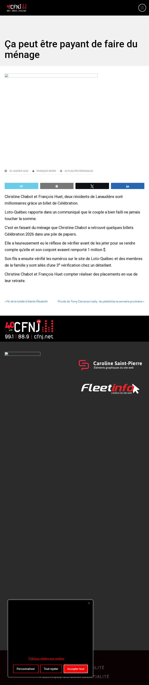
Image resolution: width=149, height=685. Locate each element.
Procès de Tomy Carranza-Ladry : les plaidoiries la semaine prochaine (100, 301)
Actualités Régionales (79, 171)
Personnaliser (26, 668)
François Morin (47, 171)
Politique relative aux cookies (46, 658)
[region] (50, 638)
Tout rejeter (51, 668)
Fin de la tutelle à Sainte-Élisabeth (27, 301)
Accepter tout (75, 668)
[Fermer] (89, 603)
